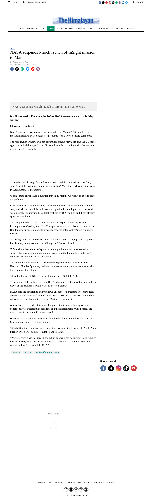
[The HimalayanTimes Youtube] (106, 2)
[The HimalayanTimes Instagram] (110, 2)
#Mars (28, 352)
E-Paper (110, 483)
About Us (42, 483)
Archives (88, 483)
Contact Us (99, 483)
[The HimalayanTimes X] (103, 2)
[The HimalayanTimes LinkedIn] (123, 2)
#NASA (16, 352)
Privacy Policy (55, 483)
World (12, 48)
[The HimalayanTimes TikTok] (113, 2)
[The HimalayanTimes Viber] (120, 2)
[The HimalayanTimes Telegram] (126, 2)
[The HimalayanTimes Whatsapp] (116, 2)
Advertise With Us (73, 483)
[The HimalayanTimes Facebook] (100, 2)
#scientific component (47, 352)
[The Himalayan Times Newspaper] (76, 21)
